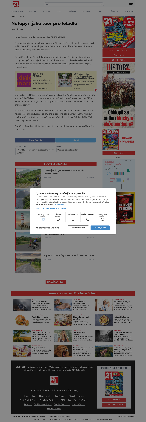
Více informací (59, 205)
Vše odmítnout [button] (78, 228)
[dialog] (73, 211)
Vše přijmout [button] (100, 228)
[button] (73, 209)
